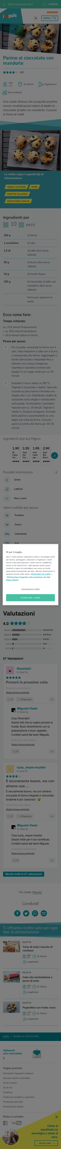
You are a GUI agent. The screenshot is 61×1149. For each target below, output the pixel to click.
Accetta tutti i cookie (30, 597)
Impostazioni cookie (30, 588)
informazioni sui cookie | (41, 574)
